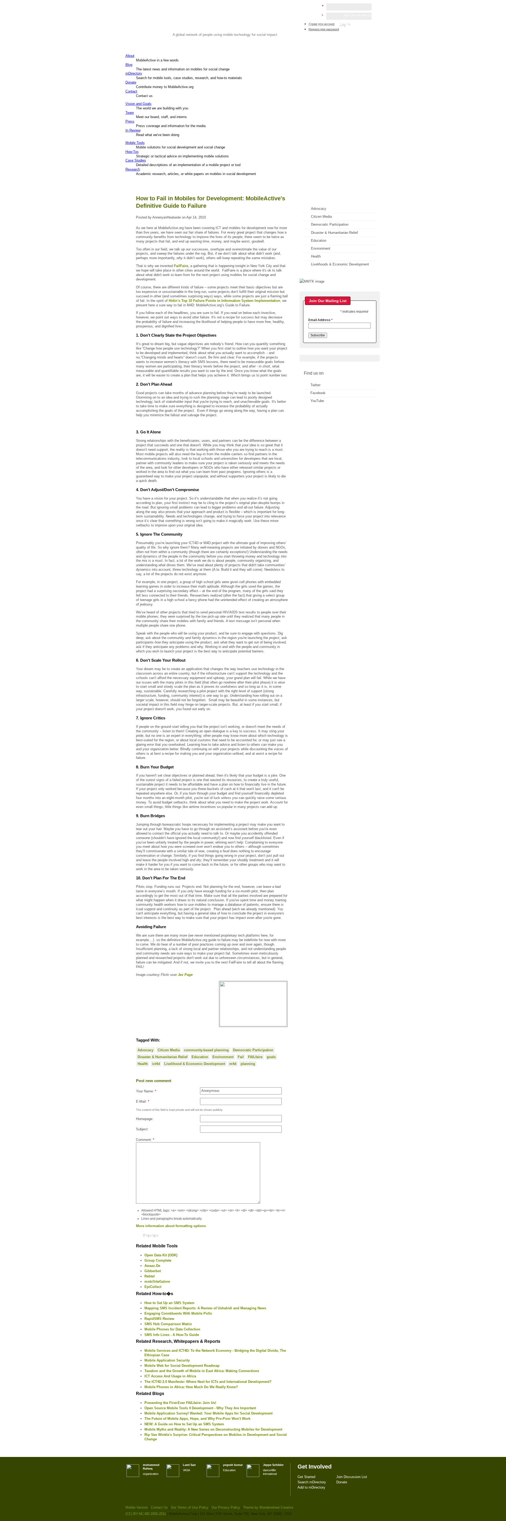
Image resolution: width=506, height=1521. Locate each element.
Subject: (142, 1129)
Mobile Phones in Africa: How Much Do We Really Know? (191, 1387)
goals (271, 1057)
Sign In (368, 30)
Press (129, 121)
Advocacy (145, 1050)
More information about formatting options (171, 1226)
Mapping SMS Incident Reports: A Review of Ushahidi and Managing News (205, 1308)
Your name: (146, 1091)
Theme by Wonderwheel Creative (268, 1507)
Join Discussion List (358, 15)
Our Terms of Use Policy (189, 1507)
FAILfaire (255, 1057)
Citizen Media (169, 1050)
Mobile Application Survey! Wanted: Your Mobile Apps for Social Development (208, 1413)
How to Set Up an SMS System (169, 1303)
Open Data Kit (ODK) (160, 1255)
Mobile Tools (135, 143)
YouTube (317, 401)
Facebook (317, 393)
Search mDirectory (320, 20)
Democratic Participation (253, 1050)
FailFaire (181, 266)
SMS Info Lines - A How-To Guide (171, 1335)
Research (132, 169)
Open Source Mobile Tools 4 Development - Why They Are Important (200, 1408)
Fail (241, 1057)
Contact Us (159, 1507)
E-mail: (142, 1101)
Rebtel (149, 1276)
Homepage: (144, 1119)
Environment (222, 1057)
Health (143, 1064)
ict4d (156, 1064)
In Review (132, 130)
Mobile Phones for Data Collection (172, 1329)
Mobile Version (136, 1507)
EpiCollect (152, 1287)
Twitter (315, 385)
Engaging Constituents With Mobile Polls (178, 1313)
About (129, 56)
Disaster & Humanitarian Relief (162, 1057)
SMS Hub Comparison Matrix (168, 1324)
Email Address (320, 320)
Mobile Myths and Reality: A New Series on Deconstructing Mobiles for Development (213, 1429)
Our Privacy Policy (225, 1507)
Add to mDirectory (319, 26)
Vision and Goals (138, 104)
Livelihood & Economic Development (194, 1064)
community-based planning (206, 1050)
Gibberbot (152, 1271)
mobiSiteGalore (157, 1281)
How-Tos (132, 152)
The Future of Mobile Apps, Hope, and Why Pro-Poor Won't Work (197, 1419)
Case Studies (135, 160)
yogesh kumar (233, 1464)
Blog (128, 65)
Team (129, 113)
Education (200, 1057)
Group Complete (157, 1260)
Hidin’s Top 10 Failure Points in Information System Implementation (224, 301)
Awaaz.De (152, 1266)
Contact (131, 91)
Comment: (145, 1140)
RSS (368, 64)
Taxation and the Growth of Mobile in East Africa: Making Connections (201, 1371)
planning (248, 1064)
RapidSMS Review (159, 1319)
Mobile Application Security (167, 1360)
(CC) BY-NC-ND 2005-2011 (145, 1514)
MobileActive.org (166, 25)
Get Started (314, 15)
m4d (232, 1064)
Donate (130, 82)
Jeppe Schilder (273, 1464)
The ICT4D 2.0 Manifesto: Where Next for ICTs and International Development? (207, 1382)
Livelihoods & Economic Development (340, 264)
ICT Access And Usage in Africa (170, 1376)
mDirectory (133, 73)
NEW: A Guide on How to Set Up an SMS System (184, 1424)
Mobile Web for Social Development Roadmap (182, 1366)
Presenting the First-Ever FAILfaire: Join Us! (180, 1403)
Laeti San (189, 1464)
